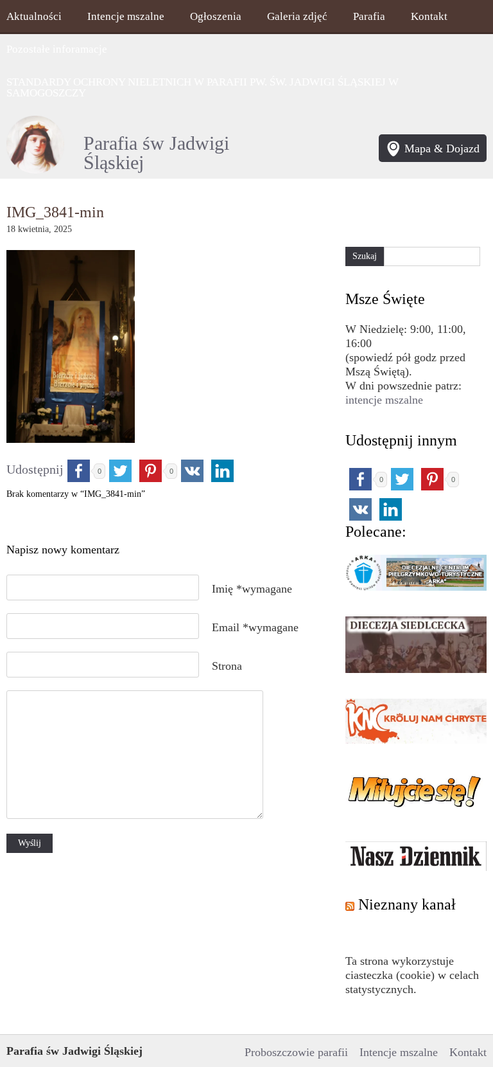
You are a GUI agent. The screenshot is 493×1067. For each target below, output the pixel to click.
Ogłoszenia (215, 16)
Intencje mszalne (125, 16)
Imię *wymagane (252, 588)
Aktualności (34, 16)
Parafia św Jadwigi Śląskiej (156, 153)
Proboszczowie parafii (296, 1052)
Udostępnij (35, 469)
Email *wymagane (255, 627)
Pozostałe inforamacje (56, 49)
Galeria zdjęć (297, 16)
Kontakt (429, 16)
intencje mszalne (384, 399)
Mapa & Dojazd (442, 148)
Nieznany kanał (407, 904)
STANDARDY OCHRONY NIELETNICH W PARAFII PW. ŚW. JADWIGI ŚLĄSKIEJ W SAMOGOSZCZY (202, 87)
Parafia (369, 16)
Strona (227, 665)
